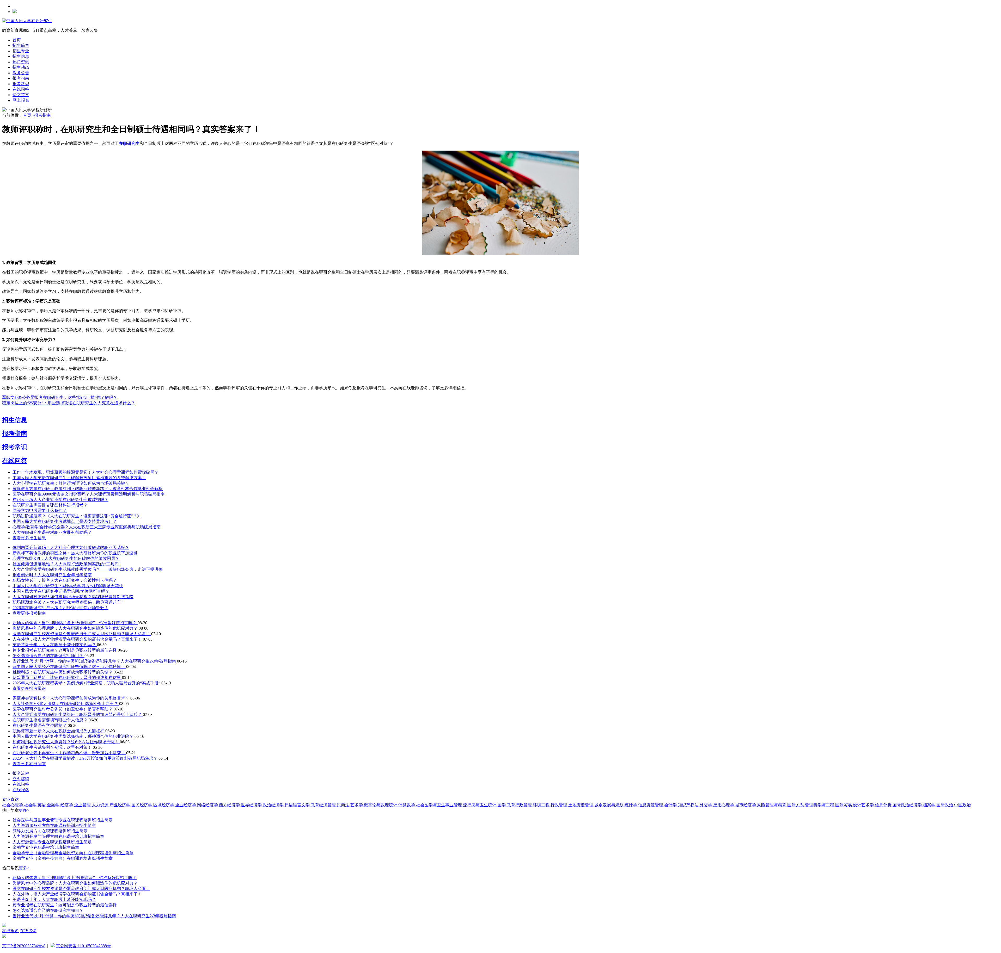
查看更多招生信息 (29, 538)
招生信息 (21, 56)
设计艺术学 (864, 805)
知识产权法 (689, 805)
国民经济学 (142, 805)
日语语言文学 (298, 805)
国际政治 (945, 805)
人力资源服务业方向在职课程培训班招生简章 (54, 825)
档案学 (929, 805)
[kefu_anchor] (4, 936)
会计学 (671, 805)
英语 (42, 805)
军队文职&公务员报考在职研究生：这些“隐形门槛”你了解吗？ (59, 397)
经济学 (67, 805)
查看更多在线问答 (29, 764)
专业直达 (10, 799)
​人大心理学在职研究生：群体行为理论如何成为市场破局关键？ (71, 483)
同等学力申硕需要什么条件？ (40, 510)
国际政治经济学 (908, 805)
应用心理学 (724, 805)
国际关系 (796, 805)
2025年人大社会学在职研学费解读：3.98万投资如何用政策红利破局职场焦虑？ (85, 758)
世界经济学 (252, 805)
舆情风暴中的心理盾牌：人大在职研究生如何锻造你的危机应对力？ (76, 628)
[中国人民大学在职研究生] (27, 20)
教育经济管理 (324, 805)
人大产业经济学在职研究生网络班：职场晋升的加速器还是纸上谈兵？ (78, 714)
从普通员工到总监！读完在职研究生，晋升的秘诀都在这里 (67, 677)
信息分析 (884, 805)
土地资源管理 (581, 805)
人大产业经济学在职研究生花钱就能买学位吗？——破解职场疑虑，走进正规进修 (88, 569)
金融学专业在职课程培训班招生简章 (46, 847)
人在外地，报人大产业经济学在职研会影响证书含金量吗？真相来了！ (78, 639)
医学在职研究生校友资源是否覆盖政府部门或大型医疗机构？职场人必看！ (82, 634)
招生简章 (21, 45)
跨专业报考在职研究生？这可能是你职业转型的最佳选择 (65, 650)
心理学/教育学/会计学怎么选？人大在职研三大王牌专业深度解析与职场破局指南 (87, 527)
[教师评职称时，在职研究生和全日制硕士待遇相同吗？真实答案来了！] (500, 253)
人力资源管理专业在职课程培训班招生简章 (52, 842)
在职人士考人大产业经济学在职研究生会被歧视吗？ (60, 499)
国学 (502, 805)
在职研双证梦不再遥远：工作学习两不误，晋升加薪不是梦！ (69, 753)
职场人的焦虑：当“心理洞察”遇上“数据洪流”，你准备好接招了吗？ (75, 623)
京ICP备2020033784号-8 (23, 946)
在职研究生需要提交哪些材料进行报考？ (50, 505)
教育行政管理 (520, 805)
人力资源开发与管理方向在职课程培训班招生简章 (58, 836)
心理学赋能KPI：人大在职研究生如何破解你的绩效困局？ (66, 558)
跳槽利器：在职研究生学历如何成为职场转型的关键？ (63, 672)
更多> (24, 810)
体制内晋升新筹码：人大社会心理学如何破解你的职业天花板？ (71, 547)
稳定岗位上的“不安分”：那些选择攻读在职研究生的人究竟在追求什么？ (68, 403)
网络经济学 (208, 805)
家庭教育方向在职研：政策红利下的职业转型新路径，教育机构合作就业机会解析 (88, 488)
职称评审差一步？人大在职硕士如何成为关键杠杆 (59, 731)
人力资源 (100, 805)
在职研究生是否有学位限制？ (40, 725)
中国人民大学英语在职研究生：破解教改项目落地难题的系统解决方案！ (79, 477)
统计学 (631, 805)
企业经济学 (186, 805)
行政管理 (559, 805)
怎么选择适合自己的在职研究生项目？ (48, 655)
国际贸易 (844, 805)
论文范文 (21, 94)
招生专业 (21, 51)
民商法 (343, 805)
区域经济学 (164, 805)
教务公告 (21, 73)
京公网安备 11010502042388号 (83, 946)
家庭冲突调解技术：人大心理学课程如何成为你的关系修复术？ (71, 698)
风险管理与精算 (772, 805)
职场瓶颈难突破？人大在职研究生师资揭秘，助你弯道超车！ (69, 602)
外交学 (706, 805)
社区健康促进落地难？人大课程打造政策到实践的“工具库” (66, 564)
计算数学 (407, 805)
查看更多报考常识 (29, 688)
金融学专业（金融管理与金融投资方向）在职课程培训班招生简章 (73, 853)
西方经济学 (230, 805)
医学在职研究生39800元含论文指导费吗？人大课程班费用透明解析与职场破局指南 (89, 494)
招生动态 (21, 67)
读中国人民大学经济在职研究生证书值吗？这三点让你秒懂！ (69, 666)
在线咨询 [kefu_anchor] (28, 931)
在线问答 (21, 89)
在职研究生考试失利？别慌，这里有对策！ (53, 747)
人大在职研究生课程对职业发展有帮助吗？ (52, 532)
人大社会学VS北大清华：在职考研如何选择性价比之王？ (66, 703)
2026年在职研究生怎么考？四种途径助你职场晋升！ (60, 607)
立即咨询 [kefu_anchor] (21, 779)
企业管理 (83, 805)
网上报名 (21, 100)
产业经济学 (120, 805)
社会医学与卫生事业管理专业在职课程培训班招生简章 (63, 820)
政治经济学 (274, 805)
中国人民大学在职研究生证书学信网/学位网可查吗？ (61, 591)
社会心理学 (13, 805)
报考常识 (21, 84)
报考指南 (21, 78)
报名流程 (21, 773)
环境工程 (542, 805)
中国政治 (962, 805)
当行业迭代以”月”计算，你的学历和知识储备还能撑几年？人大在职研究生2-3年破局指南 (95, 661)
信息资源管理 (651, 805)
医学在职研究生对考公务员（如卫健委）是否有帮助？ (63, 709)
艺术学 (357, 805)
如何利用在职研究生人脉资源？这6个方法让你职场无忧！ (66, 742)
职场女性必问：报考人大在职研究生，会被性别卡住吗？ (65, 580)
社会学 (31, 805)
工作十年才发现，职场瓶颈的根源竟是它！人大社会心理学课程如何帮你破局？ (85, 472)
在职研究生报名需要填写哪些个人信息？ (51, 720)
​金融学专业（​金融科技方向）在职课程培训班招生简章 (63, 858)
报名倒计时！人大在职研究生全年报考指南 (52, 575)
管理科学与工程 (820, 805)
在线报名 (21, 790)
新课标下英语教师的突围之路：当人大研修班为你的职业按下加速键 (75, 553)
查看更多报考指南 (29, 613)
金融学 (53, 805)
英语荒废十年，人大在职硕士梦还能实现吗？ (55, 644)
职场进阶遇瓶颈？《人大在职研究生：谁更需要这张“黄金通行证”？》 (77, 516)
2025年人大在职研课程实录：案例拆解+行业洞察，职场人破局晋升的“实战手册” (87, 683)
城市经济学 (746, 805)
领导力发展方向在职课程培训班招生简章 (50, 831)
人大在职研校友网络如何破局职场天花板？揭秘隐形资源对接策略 (73, 597)
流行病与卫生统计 (480, 805)
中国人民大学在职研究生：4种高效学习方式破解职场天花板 (68, 586)
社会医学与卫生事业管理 (439, 805)
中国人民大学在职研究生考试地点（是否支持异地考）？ (65, 521)
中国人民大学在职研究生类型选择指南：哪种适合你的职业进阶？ (74, 736)
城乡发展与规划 (609, 805)
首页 (17, 40)
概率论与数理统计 (381, 805)
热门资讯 (21, 62)
